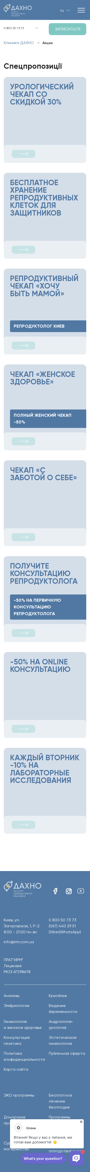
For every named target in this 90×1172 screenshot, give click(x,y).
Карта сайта (16, 1069)
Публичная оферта (67, 1053)
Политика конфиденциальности (22, 1056)
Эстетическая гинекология (62, 1040)
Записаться (67, 29)
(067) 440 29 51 (65, 929)
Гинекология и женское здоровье (22, 1024)
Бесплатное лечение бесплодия (60, 1101)
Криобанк (58, 995)
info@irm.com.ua (19, 941)
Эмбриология (16, 1005)
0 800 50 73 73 (14, 28)
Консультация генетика (17, 1040)
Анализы (12, 995)
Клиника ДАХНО (19, 42)
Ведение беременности (63, 1008)
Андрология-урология (61, 1024)
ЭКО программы (19, 1095)
